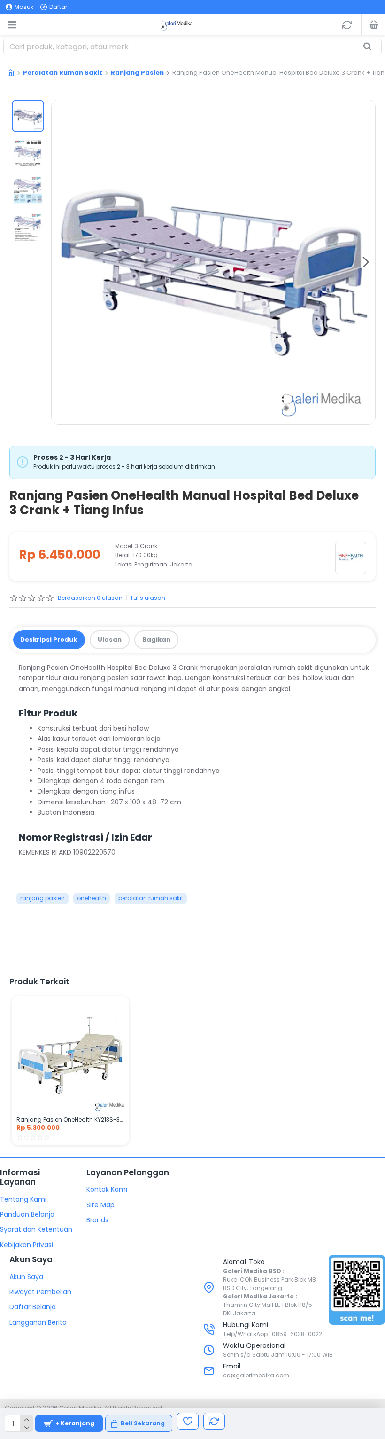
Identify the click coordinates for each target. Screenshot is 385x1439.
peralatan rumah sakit (150, 898)
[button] (61, 261)
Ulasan (110, 639)
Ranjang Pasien (137, 72)
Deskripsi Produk (48, 639)
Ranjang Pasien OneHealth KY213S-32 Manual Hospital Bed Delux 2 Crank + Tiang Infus (70, 1120)
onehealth (91, 898)
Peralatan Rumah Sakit (62, 72)
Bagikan (156, 639)
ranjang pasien (42, 898)
